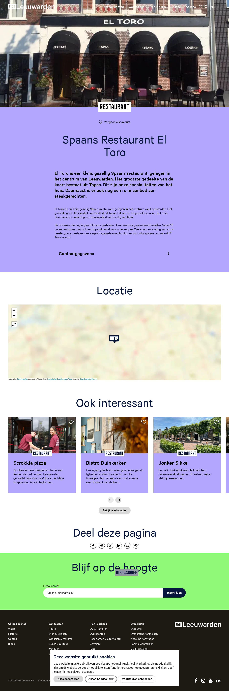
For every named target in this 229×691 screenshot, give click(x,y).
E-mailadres (51, 586)
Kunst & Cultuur (58, 643)
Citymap (95, 643)
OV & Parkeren (98, 628)
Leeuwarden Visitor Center (105, 638)
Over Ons (136, 628)
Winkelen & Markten (61, 638)
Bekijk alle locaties (115, 510)
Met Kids (54, 649)
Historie (13, 633)
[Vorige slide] (111, 500)
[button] (115, 339)
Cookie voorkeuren (48, 680)
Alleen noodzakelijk (101, 679)
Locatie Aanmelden (142, 643)
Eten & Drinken (58, 633)
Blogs (11, 643)
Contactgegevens (76, 253)
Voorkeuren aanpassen (137, 679)
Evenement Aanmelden (144, 633)
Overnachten (97, 633)
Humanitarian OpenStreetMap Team (59, 379)
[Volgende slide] (118, 500)
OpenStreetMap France (88, 379)
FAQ (92, 649)
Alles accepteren (68, 679)
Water (11, 628)
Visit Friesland (139, 649)
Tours (52, 628)
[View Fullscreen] (14, 324)
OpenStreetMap (22, 379)
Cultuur (12, 638)
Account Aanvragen (142, 638)
